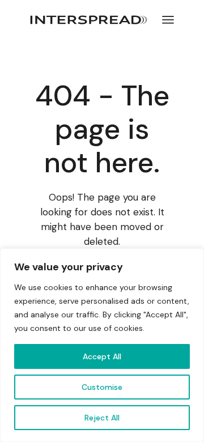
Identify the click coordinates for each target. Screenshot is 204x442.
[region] (102, 345)
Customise (102, 387)
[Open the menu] (168, 20)
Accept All (102, 356)
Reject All (102, 418)
